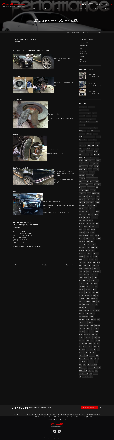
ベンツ (87, 232)
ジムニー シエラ (91, 244)
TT (98, 346)
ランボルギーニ (96, 271)
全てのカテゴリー (84, 43)
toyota (93, 148)
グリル (86, 373)
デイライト (81, 256)
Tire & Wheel (83, 62)
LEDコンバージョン (88, 268)
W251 (85, 229)
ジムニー (92, 211)
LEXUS (88, 134)
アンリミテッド (91, 367)
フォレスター (89, 349)
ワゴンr (97, 130)
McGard (95, 283)
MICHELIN (91, 316)
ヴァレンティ (96, 268)
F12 (79, 361)
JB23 (80, 301)
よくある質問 (82, 116)
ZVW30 (97, 196)
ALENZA (93, 301)
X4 (98, 358)
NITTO (92, 274)
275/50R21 (93, 319)
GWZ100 (97, 235)
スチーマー (81, 199)
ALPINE (85, 160)
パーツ (94, 337)
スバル (83, 349)
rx (91, 134)
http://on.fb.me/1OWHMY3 (35, 246)
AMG (80, 181)
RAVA (96, 274)
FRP (89, 265)
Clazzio (95, 151)
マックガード (82, 286)
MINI (95, 154)
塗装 (99, 337)
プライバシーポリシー (84, 110)
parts (89, 130)
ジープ (92, 340)
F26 (95, 358)
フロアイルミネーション (92, 178)
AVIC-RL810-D (81, 175)
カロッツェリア (89, 175)
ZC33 (80, 304)
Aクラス (81, 226)
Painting (82, 56)
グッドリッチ (92, 250)
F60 (80, 376)
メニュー (89, 116)
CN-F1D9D (98, 238)
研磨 (88, 340)
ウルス (80, 274)
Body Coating (83, 51)
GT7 (88, 364)
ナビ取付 (92, 232)
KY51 (98, 265)
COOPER (80, 157)
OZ (91, 256)
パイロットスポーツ (83, 316)
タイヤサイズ (82, 134)
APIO (89, 247)
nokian (80, 259)
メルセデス (81, 232)
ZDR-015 (89, 205)
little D (92, 241)
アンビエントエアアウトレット (85, 184)
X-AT (98, 280)
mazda (97, 145)
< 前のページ (17, 265)
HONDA (80, 202)
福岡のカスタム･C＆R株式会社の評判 (87, 119)
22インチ (97, 143)
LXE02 (80, 271)
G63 (87, 181)
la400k (95, 277)
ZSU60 (95, 346)
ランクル (95, 373)
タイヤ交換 (97, 325)
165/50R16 (81, 292)
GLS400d (81, 307)
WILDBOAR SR (94, 247)
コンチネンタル (91, 187)
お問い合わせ (91, 107)
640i (96, 370)
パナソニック (82, 241)
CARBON (80, 277)
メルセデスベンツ (90, 223)
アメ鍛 (84, 145)
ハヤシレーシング (87, 301)
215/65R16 (85, 196)
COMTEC (94, 205)
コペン (90, 277)
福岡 (80, 107)
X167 (84, 271)
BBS (94, 343)
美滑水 (85, 277)
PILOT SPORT (82, 319)
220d (93, 292)
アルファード (96, 157)
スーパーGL (81, 238)
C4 (90, 352)
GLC (90, 292)
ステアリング (94, 217)
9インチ (84, 214)
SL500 (84, 364)
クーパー (91, 331)
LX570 (87, 313)
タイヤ (89, 139)
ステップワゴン (90, 202)
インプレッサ (94, 364)
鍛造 (80, 145)
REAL (80, 220)
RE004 (94, 289)
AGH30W (81, 160)
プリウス (84, 187)
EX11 (96, 334)
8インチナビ (92, 172)
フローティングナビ (90, 238)
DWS (96, 361)
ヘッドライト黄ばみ (90, 199)
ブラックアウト (82, 205)
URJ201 (87, 319)
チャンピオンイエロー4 (88, 304)
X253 (86, 292)
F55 (98, 154)
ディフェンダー (82, 244)
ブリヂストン (91, 196)
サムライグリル (90, 286)
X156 (98, 295)
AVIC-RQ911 (96, 214)
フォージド (91, 361)
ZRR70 (94, 352)
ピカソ (86, 352)
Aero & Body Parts (84, 45)
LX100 (98, 301)
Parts (81, 59)
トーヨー (81, 352)
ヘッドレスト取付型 (95, 310)
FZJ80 (91, 373)
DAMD (88, 241)
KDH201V (86, 190)
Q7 (79, 295)
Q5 (94, 163)
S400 (98, 343)
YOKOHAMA (93, 280)
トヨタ (97, 148)
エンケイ (87, 283)
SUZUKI (80, 169)
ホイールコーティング (89, 143)
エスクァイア (86, 358)
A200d (85, 226)
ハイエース (92, 190)
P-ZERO (91, 166)
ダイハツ (81, 373)
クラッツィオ (89, 151)
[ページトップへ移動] (100, 407)
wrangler (98, 136)
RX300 (84, 346)
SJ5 (95, 349)
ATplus (88, 298)
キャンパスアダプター (84, 235)
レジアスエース (82, 193)
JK (86, 370)
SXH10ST (98, 160)
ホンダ (97, 199)
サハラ (98, 367)
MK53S (85, 169)
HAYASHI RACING (95, 193)
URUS (85, 274)
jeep (94, 136)
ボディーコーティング (84, 325)
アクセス (94, 113)
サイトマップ (64, 419)
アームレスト (82, 223)
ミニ (87, 331)
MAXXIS (94, 139)
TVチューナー (87, 334)
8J (79, 349)
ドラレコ (90, 214)
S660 (80, 313)
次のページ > (69, 265)
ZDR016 (80, 217)
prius (85, 130)
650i (80, 367)
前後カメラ (92, 208)
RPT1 (88, 280)
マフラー (85, 367)
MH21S (92, 130)
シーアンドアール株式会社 (85, 113)
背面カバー (81, 370)
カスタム (85, 107)
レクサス (95, 134)
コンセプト (81, 125)
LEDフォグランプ (82, 322)
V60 (92, 376)
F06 (93, 370)
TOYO (98, 349)
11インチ (81, 337)
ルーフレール (82, 340)
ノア (84, 148)
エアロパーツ (82, 328)
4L (82, 295)
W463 (84, 181)
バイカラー (90, 322)
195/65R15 (81, 190)
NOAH (80, 148)
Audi (91, 163)
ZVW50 (80, 130)
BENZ (97, 292)
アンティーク (90, 220)
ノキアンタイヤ (88, 295)
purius (80, 229)
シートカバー (82, 151)
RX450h (90, 343)
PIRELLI (80, 268)
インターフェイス (87, 136)
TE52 (92, 154)
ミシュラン (92, 313)
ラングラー (84, 139)
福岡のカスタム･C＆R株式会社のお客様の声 (88, 128)
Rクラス (93, 229)
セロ (80, 280)
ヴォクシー (81, 355)
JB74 (80, 214)
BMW (91, 358)
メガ (86, 343)
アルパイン (81, 331)
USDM (89, 145)
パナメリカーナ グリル (89, 307)
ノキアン (85, 259)
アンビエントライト (94, 181)
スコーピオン (82, 298)
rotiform (80, 143)
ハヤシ (89, 193)
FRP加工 (88, 328)
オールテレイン (94, 298)
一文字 (87, 256)
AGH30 (92, 325)
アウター (90, 253)
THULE (96, 259)
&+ (79, 187)
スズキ (89, 169)
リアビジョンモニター (84, 310)
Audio (81, 48)
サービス (94, 116)
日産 (80, 154)
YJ (79, 139)
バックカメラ (82, 178)
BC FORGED (84, 361)
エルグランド (86, 154)
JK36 (89, 370)
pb (89, 226)
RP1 (84, 202)
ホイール (95, 256)
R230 (80, 364)
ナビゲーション (88, 337)
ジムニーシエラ (95, 328)
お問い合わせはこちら (101, 4)
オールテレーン (82, 253)
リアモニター (92, 160)
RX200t (96, 331)
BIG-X (93, 334)
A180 (80, 358)
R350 (88, 229)
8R (97, 163)
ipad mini (89, 262)
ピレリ (86, 166)
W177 (97, 223)
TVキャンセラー (95, 226)
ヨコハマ (81, 283)
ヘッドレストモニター (84, 163)
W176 (97, 355)
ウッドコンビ (87, 217)
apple (80, 265)
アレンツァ (92, 355)
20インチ (91, 259)
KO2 (86, 250)
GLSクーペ (89, 271)
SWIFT (96, 304)
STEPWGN (97, 202)
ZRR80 (88, 148)
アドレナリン (88, 289)
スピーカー (95, 253)
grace (84, 220)
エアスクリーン (82, 262)
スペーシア (95, 169)
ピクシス (81, 343)
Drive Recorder (83, 54)
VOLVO (98, 262)
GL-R (80, 196)
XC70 (94, 262)
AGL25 (80, 136)
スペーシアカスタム (83, 172)
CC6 (97, 187)
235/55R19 (96, 166)
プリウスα (97, 340)
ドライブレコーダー (83, 208)
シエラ (97, 211)
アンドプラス (97, 184)
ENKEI (84, 280)
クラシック (81, 289)
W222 (80, 346)
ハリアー (90, 346)
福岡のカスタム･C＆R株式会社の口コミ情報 (88, 122)
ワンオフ (85, 265)
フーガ (93, 265)
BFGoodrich (81, 250)
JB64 (91, 283)
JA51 (96, 286)
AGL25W (80, 334)
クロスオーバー (86, 376)
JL (88, 274)
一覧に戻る (44, 265)
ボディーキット (82, 247)
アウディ (81, 166)
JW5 (98, 319)
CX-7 (93, 145)
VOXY (87, 355)
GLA (94, 295)
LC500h (92, 235)
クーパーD (89, 157)
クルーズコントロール (84, 211)
